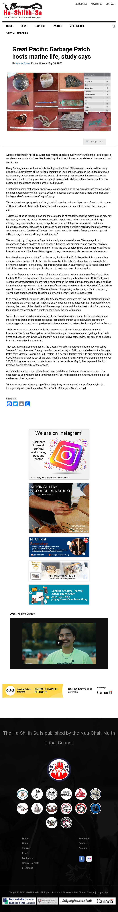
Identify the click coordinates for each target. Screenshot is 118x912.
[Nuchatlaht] (52, 810)
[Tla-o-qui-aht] (66, 810)
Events (57, 26)
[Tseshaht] (95, 810)
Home (9, 26)
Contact (111, 4)
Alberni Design (86, 892)
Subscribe (81, 4)
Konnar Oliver (23, 63)
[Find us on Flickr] (89, 859)
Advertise (96, 4)
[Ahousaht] (23, 795)
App (107, 892)
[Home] (22, 10)
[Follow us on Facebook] (82, 859)
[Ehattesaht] (52, 795)
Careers (40, 26)
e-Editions (27, 867)
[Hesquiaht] (66, 795)
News (24, 26)
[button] (59, 102)
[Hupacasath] (81, 795)
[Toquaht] (81, 810)
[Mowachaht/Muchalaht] (37, 810)
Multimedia (76, 26)
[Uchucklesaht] (52, 824)
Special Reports (17, 33)
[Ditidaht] (37, 795)
